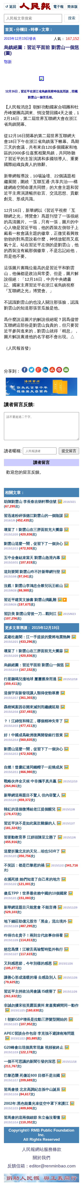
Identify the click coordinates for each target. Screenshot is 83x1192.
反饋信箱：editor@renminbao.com (41, 1166)
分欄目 (22, 29)
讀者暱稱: (13, 451)
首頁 (9, 29)
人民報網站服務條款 (41, 1149)
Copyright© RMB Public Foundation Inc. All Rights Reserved (41, 1135)
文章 (45, 29)
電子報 (58, 6)
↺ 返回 (11, 6)
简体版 (72, 6)
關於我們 (41, 1157)
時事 (35, 29)
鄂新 (8, 61)
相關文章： (15, 492)
